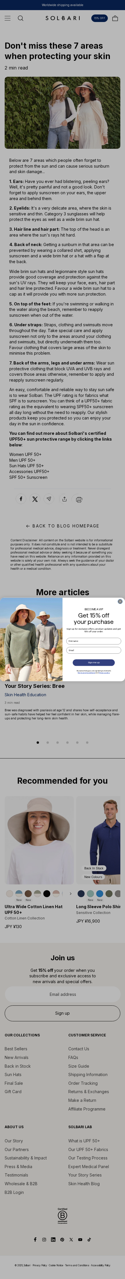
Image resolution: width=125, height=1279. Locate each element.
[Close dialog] (120, 601)
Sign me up (94, 663)
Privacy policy (104, 673)
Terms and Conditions (86, 673)
